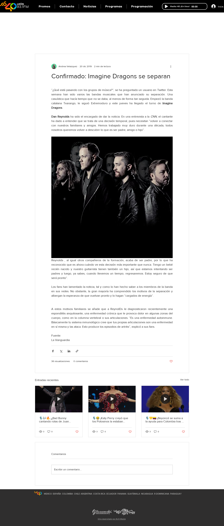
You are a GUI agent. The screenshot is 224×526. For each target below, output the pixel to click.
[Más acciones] (171, 66)
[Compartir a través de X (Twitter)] (60, 351)
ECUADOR (111, 494)
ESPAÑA (57, 494)
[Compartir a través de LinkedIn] (69, 351)
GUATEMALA (133, 494)
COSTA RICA (99, 494)
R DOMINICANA (161, 494)
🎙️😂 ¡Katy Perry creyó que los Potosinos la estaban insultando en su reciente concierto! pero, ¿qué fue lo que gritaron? (110, 419)
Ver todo (184, 379)
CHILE (77, 494)
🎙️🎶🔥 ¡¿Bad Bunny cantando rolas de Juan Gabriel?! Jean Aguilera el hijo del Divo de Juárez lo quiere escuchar (58, 419)
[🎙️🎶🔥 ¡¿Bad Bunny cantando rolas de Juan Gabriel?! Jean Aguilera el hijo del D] (58, 399)
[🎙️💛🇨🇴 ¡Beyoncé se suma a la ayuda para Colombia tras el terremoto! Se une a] (165, 399)
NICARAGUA (147, 494)
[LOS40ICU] (38, 493)
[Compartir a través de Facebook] (52, 351)
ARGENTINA (86, 494)
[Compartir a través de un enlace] (77, 351)
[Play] (166, 6)
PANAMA (121, 494)
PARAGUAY (176, 494)
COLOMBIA (67, 494)
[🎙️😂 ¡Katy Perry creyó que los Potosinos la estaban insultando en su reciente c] (112, 399)
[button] (114, 6)
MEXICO (48, 494)
